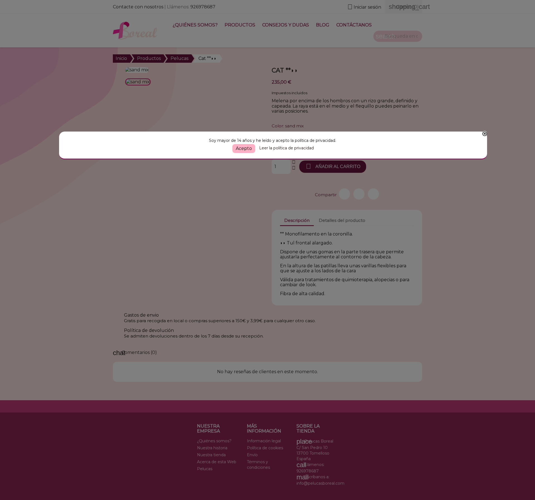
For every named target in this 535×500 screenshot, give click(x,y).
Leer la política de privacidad (286, 148)
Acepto (244, 148)
